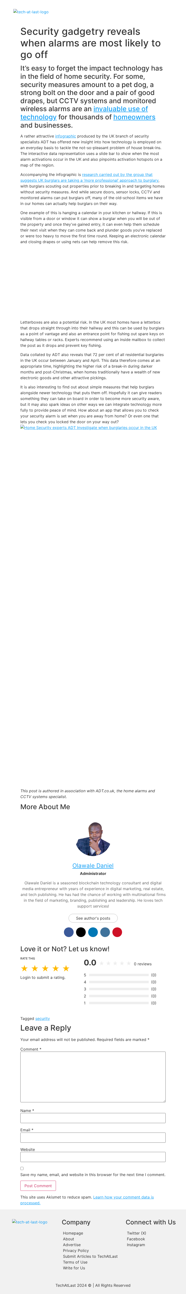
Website (27, 1149)
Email (26, 1130)
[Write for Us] (91, 1268)
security (42, 1018)
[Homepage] (91, 1233)
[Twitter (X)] (154, 1233)
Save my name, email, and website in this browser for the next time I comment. (92, 1175)
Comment (30, 1049)
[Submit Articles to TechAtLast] (91, 1256)
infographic (65, 136)
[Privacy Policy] (91, 1250)
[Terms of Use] (91, 1262)
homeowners (134, 117)
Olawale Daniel (93, 865)
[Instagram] (154, 1245)
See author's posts (93, 918)
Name (27, 1110)
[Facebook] (154, 1239)
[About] (91, 1239)
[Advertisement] (93, 282)
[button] (114, 11)
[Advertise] (91, 1245)
